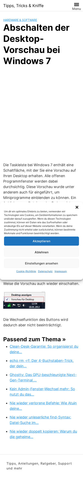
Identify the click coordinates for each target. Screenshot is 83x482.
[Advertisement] (41, 113)
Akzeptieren (41, 241)
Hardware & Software (20, 20)
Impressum (61, 271)
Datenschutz (45, 271)
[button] (77, 207)
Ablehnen (42, 252)
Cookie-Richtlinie (26, 271)
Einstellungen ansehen (41, 263)
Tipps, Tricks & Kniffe (23, 6)
